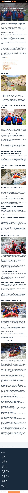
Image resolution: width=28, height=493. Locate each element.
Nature (3, 481)
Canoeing (4, 456)
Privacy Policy (4, 487)
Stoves (4, 472)
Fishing (3, 458)
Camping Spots (5, 470)
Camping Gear (4, 475)
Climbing (3, 457)
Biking (3, 455)
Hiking (3, 460)
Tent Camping (4, 484)
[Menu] (26, 1)
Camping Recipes (5, 477)
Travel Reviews (5, 467)
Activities (3, 453)
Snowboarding (5, 462)
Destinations (3, 452)
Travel (2, 465)
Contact (3, 486)
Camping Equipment (6, 471)
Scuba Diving (4, 461)
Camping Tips (4, 480)
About (2, 485)
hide (7, 57)
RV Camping (4, 482)
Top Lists (4, 466)
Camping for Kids (5, 476)
